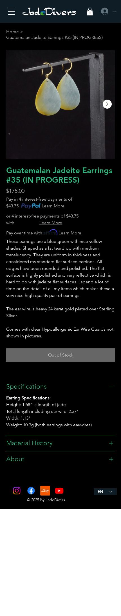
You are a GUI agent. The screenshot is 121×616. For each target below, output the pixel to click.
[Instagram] (17, 491)
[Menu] (11, 11)
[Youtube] (59, 491)
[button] (90, 11)
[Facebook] (31, 491)
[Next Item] (107, 104)
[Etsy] (45, 491)
